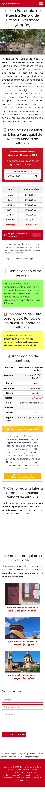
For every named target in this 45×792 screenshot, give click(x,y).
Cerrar (36, 235)
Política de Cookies (22, 778)
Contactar (22, 780)
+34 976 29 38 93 (36, 397)
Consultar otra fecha (22, 171)
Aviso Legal (36, 778)
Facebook (25, 775)
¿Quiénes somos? (12, 775)
